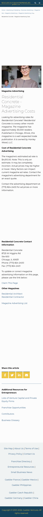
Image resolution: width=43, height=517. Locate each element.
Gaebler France (12, 480)
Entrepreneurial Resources (21, 467)
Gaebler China (31, 498)
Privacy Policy (15, 454)
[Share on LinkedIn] (19, 375)
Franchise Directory (21, 461)
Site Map (8, 448)
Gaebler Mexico (29, 480)
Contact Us (29, 454)
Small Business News (21, 472)
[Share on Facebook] (5, 375)
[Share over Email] (26, 375)
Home (3, 10)
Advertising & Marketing (13, 10)
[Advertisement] (21, 42)
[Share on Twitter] (12, 375)
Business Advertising (27, 10)
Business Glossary (11, 420)
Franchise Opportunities (14, 407)
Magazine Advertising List (26, 13)
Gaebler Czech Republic (21, 493)
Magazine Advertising (11, 13)
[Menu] (39, 3)
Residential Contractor (13, 297)
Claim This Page (10, 283)
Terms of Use (31, 448)
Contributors (8, 414)
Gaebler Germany (13, 498)
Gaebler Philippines (21, 485)
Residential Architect (12, 294)
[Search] (35, 3)
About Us (18, 448)
